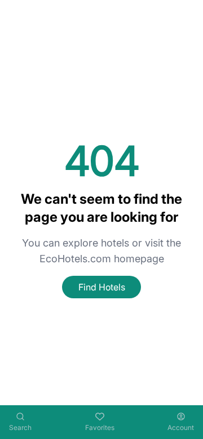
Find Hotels (101, 287)
